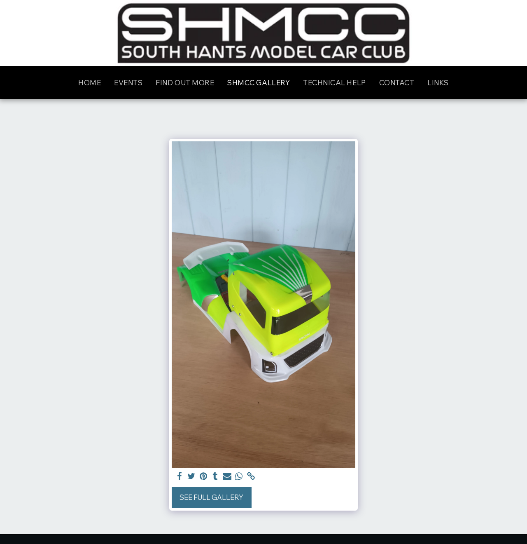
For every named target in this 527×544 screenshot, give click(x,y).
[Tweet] (191, 476)
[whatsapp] (239, 476)
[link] (251, 476)
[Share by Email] (227, 476)
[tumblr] (215, 476)
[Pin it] (203, 476)
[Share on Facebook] (179, 476)
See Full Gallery (211, 497)
